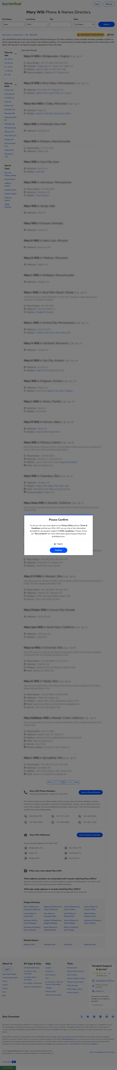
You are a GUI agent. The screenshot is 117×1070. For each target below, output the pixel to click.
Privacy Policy (67, 525)
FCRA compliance (66, 531)
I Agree (59, 544)
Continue (58, 550)
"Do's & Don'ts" (41, 533)
